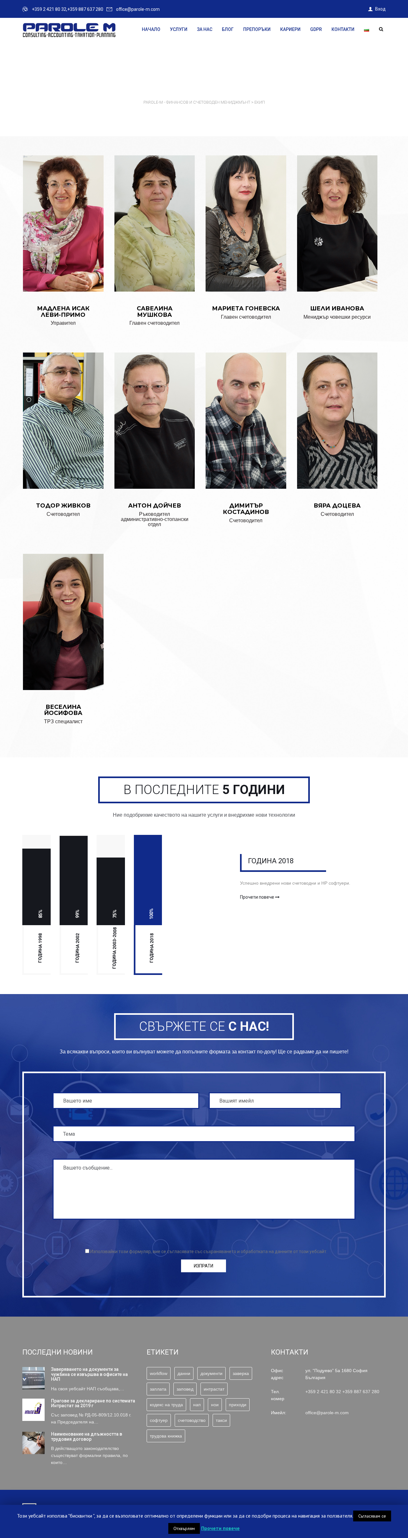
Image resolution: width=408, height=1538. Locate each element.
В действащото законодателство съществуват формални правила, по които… (89, 1455)
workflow (158, 1373)
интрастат (214, 1389)
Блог (228, 29)
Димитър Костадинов (246, 411)
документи (211, 1373)
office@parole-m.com (138, 9)
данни (184, 1373)
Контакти (343, 29)
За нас (204, 29)
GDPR (316, 29)
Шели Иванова (337, 211)
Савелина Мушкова (154, 214)
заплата (158, 1389)
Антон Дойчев (154, 406)
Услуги (178, 29)
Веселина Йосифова (63, 612)
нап (197, 1404)
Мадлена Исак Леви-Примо (63, 214)
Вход (380, 8)
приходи (237, 1404)
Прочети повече (257, 897)
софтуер (159, 1420)
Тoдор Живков (63, 411)
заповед (185, 1389)
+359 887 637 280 (360, 1391)
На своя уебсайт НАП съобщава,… (87, 1388)
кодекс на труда (166, 1404)
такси (221, 1420)
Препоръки (257, 29)
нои (215, 1404)
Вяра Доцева (337, 411)
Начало (151, 29)
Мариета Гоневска (246, 214)
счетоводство (192, 1420)
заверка (241, 1373)
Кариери (290, 29)
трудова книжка (166, 1435)
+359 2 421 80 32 (323, 1391)
